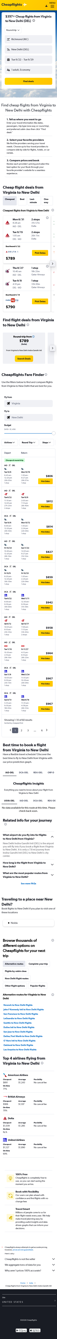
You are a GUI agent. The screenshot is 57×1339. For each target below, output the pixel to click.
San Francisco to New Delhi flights (20, 1014)
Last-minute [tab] (33, 201)
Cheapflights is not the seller (20, 1259)
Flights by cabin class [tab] (15, 971)
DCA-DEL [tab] (23, 772)
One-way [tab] (46, 201)
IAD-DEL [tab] (9, 772)
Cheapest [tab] (10, 199)
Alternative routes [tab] (14, 964)
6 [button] (42, 730)
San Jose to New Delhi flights (18, 1031)
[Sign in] (46, 6)
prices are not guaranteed (23, 1250)
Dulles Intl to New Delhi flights (18, 1027)
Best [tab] (22, 199)
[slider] (54, 433)
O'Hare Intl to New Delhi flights (19, 1040)
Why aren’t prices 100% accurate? (23, 1270)
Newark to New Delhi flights (17, 1005)
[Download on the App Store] (34, 1331)
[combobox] (13, 30)
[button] (33, 21)
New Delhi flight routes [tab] (16, 978)
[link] (24, 358)
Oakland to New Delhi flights (18, 1045)
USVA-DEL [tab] (9, 800)
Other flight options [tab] (15, 985)
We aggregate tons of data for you (23, 1264)
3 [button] (28, 730)
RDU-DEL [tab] (38, 772)
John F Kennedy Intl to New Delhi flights (23, 1009)
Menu (52, 3)
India (31, 1283)
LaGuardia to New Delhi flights (19, 1018)
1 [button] (15, 730)
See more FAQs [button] (28, 883)
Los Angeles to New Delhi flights (19, 1049)
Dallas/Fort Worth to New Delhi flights (22, 1036)
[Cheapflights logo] (12, 4)
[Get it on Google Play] (21, 1331)
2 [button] (21, 730)
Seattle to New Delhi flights (17, 1023)
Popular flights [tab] (37, 985)
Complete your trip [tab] (38, 964)
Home (22, 1283)
